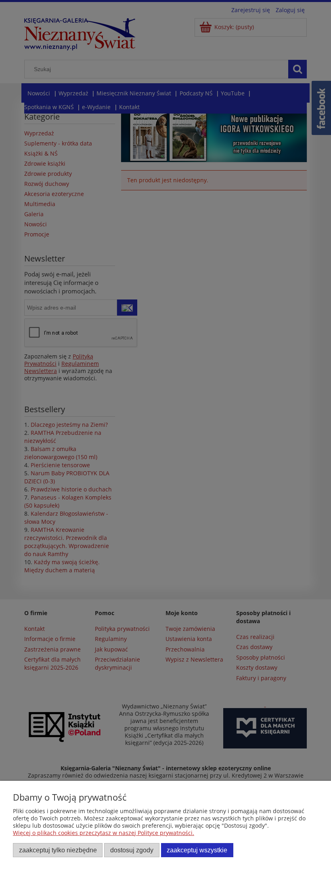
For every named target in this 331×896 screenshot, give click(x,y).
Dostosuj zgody (131, 850)
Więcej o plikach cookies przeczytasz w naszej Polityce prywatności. (103, 833)
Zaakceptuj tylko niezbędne (58, 850)
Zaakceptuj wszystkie (197, 850)
